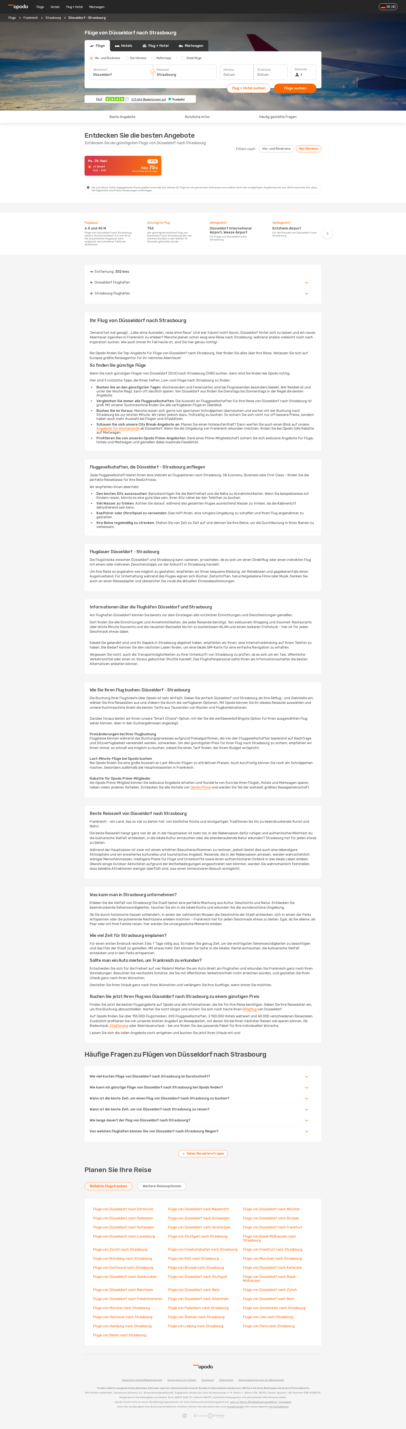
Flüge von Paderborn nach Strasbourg (198, 1308)
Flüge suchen (295, 88)
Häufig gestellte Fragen (278, 117)
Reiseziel (163, 70)
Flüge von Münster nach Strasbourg (121, 1308)
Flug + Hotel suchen (248, 88)
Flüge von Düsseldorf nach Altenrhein (198, 1299)
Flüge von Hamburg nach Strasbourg (122, 1326)
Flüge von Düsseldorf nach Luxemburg (124, 1236)
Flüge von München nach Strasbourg (272, 1259)
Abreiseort (100, 70)
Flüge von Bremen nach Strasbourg (196, 1317)
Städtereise (119, 1026)
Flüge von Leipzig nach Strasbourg (196, 1326)
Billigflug (250, 1009)
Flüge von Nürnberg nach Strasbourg (122, 1259)
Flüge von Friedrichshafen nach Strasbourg (203, 1249)
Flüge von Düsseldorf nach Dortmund (123, 1209)
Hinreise (229, 70)
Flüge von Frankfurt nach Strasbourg (272, 1249)
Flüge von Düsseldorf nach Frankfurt (272, 1227)
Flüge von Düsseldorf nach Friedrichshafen (127, 1299)
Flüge (40, 7)
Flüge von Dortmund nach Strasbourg (123, 1268)
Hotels (55, 7)
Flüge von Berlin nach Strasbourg (119, 1335)
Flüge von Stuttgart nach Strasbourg (198, 1236)
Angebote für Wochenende (118, 428)
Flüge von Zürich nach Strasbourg (120, 1249)
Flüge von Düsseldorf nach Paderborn (123, 1218)
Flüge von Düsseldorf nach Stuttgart (197, 1277)
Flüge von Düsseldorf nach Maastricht (198, 1209)
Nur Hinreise (308, 149)
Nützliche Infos (197, 117)
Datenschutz (226, 1380)
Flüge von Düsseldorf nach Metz (194, 1290)
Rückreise (264, 70)
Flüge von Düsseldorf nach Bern (268, 1299)
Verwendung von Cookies (181, 1380)
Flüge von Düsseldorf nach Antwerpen (199, 1218)
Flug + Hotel (74, 7)
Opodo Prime (201, 787)
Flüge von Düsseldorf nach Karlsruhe (272, 1268)
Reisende (301, 69)
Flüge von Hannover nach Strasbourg (122, 1317)
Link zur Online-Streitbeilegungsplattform (253, 1402)
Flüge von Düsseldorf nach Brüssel (271, 1218)
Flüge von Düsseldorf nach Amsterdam (199, 1227)
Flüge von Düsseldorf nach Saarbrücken (125, 1277)
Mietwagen (96, 7)
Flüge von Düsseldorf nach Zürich (270, 1290)
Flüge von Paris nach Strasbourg (269, 1326)
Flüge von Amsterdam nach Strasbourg (274, 1308)
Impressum (207, 1380)
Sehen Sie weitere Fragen (205, 1153)
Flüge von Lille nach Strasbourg (268, 1317)
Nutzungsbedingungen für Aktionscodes (261, 1380)
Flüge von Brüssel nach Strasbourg (196, 1268)
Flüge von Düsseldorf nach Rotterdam (123, 1227)
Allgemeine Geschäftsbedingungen (142, 1380)
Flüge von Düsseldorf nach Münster (271, 1209)
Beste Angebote (122, 117)
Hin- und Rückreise (276, 149)
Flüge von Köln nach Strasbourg (193, 1259)
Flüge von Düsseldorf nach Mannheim (123, 1290)
